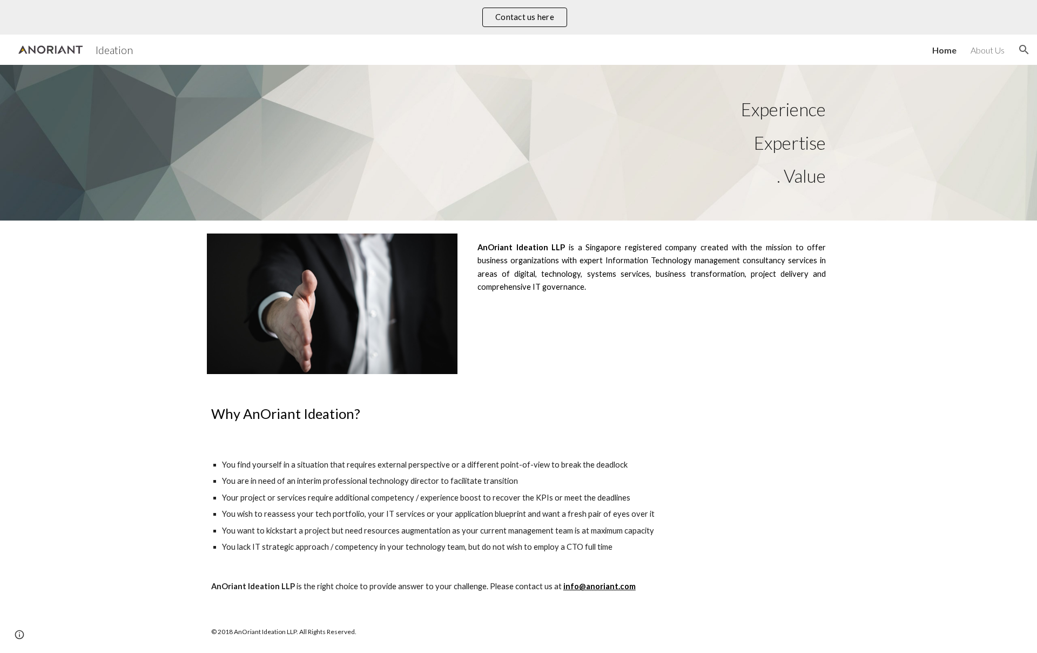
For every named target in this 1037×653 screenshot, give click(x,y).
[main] (518, 142)
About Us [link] (988, 50)
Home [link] (944, 50)
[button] (1024, 50)
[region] (518, 17)
